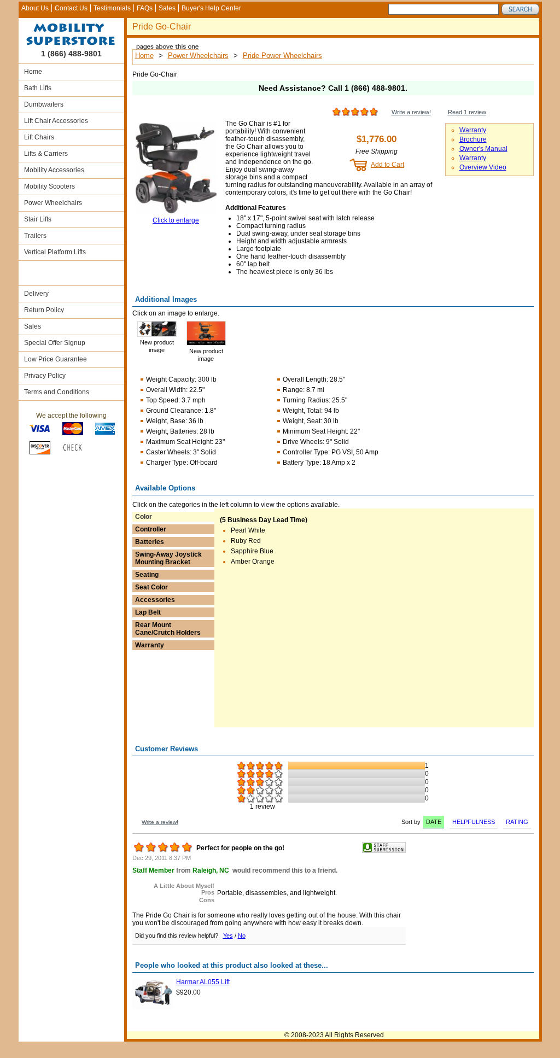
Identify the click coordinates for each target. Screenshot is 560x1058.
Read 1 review (467, 112)
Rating (517, 822)
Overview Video (482, 167)
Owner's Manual (483, 149)
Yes (228, 935)
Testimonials (112, 8)
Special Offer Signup (54, 343)
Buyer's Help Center (211, 8)
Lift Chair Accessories (56, 121)
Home (33, 71)
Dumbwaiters (43, 104)
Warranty (472, 130)
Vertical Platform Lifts (55, 252)
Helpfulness (473, 822)
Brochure (473, 139)
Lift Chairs (39, 137)
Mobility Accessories (54, 170)
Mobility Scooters (49, 186)
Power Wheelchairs (53, 203)
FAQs (145, 8)
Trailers (35, 235)
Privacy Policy (45, 375)
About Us (35, 8)
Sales (167, 8)
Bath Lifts (37, 88)
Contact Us (71, 8)
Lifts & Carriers (46, 153)
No (242, 935)
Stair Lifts (37, 219)
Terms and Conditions (56, 392)
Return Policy (44, 310)
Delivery (36, 293)
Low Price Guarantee (55, 359)
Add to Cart (387, 164)
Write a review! (411, 112)
